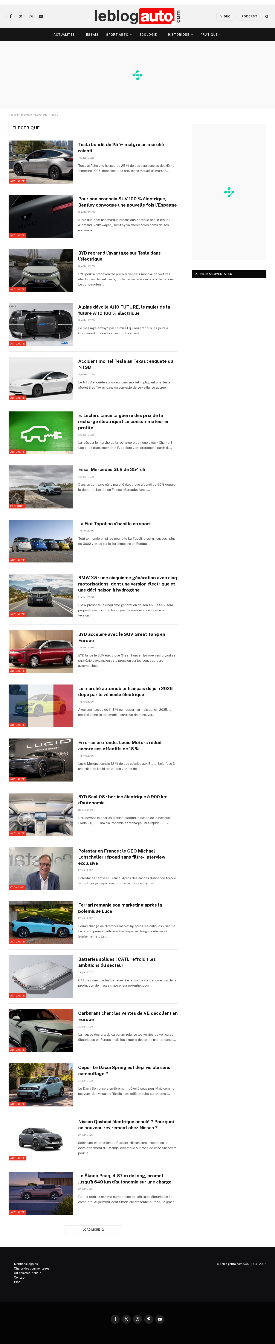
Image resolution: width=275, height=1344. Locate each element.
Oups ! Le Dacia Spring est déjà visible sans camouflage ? (124, 1070)
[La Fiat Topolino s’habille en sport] (41, 541)
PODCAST (249, 16)
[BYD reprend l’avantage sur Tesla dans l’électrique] (41, 270)
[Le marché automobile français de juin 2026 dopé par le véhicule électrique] (41, 706)
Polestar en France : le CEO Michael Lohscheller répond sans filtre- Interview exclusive (121, 857)
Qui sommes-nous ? (27, 1273)
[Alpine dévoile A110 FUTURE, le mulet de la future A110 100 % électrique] (41, 324)
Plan (17, 1282)
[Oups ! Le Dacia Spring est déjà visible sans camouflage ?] (41, 1084)
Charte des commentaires (31, 1268)
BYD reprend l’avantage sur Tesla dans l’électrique (119, 256)
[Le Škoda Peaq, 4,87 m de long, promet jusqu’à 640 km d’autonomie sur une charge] (41, 1193)
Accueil (13, 114)
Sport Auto (117, 34)
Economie (17, 887)
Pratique (209, 34)
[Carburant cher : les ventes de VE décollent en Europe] (41, 1030)
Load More (91, 1229)
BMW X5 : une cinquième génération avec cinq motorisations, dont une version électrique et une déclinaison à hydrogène (127, 584)
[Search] (266, 16)
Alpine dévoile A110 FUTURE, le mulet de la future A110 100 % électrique (124, 310)
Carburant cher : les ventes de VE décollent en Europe (128, 1016)
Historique (178, 34)
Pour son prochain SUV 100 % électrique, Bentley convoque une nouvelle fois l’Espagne (127, 202)
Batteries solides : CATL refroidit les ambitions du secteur (117, 962)
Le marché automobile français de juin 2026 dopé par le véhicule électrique (125, 691)
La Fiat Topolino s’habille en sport (114, 523)
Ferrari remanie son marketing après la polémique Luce (120, 908)
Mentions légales (26, 1264)
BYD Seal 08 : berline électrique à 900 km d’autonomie (123, 800)
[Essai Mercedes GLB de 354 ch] (41, 486)
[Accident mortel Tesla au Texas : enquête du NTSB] (41, 378)
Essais (92, 34)
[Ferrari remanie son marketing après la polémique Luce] (41, 922)
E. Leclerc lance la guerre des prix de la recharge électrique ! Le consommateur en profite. (124, 421)
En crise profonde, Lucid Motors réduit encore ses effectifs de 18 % (120, 745)
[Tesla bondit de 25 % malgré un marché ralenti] (41, 162)
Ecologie (148, 34)
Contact (20, 1277)
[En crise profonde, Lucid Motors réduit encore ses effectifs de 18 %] (41, 760)
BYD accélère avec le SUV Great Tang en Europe (121, 637)
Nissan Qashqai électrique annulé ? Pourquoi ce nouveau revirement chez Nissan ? (126, 1125)
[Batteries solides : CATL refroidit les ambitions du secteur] (41, 976)
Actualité (17, 181)
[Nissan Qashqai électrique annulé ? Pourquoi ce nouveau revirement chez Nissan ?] (41, 1139)
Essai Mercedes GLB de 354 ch (111, 469)
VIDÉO (225, 16)
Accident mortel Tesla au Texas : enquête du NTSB (125, 364)
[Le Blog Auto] (138, 16)
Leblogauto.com (231, 1264)
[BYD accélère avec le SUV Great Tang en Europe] (41, 651)
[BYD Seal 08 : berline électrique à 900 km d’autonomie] (41, 814)
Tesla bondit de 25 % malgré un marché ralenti (121, 147)
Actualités (64, 34)
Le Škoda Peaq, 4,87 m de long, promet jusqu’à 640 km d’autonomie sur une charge (124, 1179)
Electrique (40, 114)
